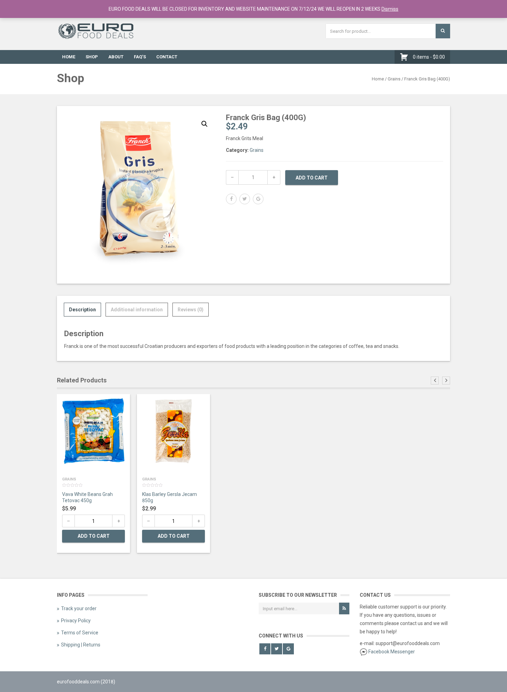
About (115, 56)
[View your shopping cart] (406, 57)
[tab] (82, 309)
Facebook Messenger (391, 651)
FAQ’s (140, 56)
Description (82, 309)
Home (68, 56)
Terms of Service (79, 632)
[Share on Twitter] (244, 199)
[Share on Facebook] (231, 199)
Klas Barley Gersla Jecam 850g (169, 497)
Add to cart (312, 178)
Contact (166, 56)
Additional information (137, 309)
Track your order (79, 608)
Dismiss (389, 9)
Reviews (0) (190, 309)
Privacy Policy (76, 620)
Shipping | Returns (80, 644)
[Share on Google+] (258, 199)
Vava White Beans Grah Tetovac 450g (87, 497)
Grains (394, 78)
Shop (92, 56)
